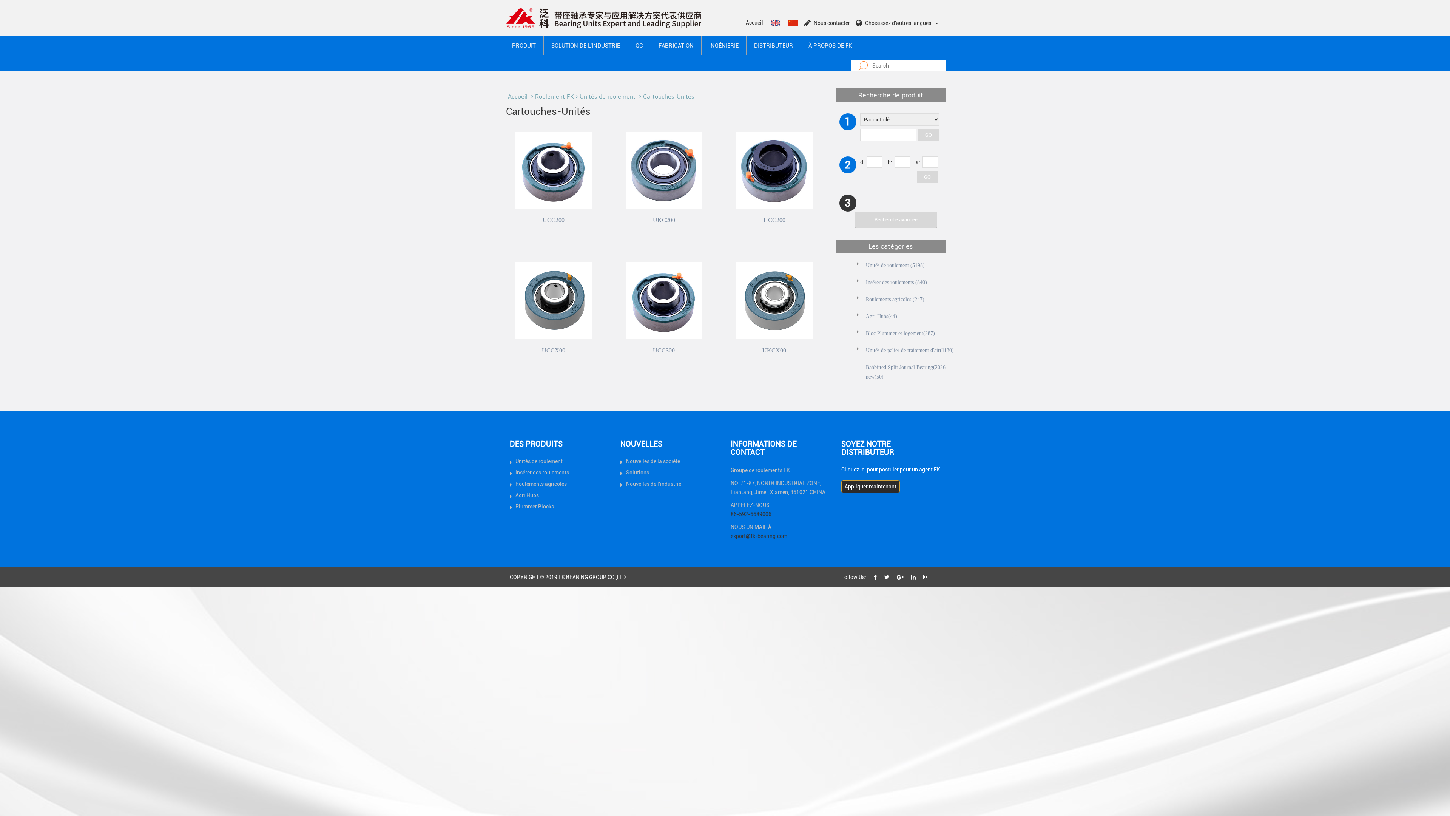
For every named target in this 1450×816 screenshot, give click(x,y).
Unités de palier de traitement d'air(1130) (910, 350)
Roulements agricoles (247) (895, 299)
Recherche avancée (896, 220)
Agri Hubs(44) (881, 316)
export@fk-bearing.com (759, 536)
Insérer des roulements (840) (896, 282)
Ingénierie (724, 45)
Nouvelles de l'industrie (653, 484)
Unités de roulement (608, 96)
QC (639, 45)
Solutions (637, 473)
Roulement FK (554, 96)
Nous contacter (832, 23)
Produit (524, 45)
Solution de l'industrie (585, 45)
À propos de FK (830, 45)
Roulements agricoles (541, 484)
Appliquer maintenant (870, 487)
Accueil (754, 23)
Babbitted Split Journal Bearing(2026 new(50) (906, 372)
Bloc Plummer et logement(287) (900, 333)
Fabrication (676, 45)
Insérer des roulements (542, 473)
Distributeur (773, 45)
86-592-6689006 (751, 514)
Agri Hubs (527, 495)
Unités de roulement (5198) (895, 265)
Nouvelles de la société (653, 461)
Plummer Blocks (534, 507)
